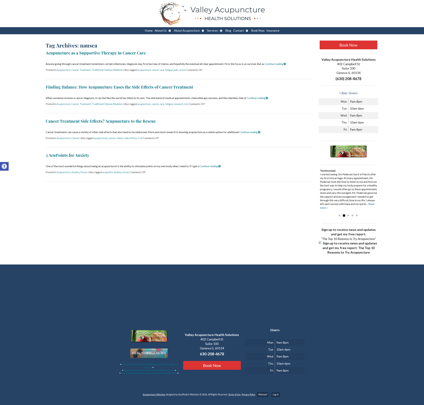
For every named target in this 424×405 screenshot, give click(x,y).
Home (149, 30)
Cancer (75, 138)
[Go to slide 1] (339, 215)
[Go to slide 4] (352, 215)
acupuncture (144, 70)
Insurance (272, 30)
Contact (238, 30)
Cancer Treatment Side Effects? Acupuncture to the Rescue (101, 121)
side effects (131, 138)
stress (182, 70)
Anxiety (75, 172)
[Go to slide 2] (343, 215)
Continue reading (274, 64)
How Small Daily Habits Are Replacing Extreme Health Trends (149, 373)
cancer (111, 138)
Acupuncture (63, 70)
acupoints (107, 172)
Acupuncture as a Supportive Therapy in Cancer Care (96, 52)
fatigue (169, 70)
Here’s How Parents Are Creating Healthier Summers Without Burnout (150, 366)
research (178, 104)
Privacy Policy (248, 394)
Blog (228, 30)
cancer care (158, 70)
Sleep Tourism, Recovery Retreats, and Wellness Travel (149, 370)
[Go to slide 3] (348, 215)
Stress (83, 172)
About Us (161, 30)
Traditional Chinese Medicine (107, 70)
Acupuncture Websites (154, 394)
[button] (4, 166)
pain (176, 70)
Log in (276, 394)
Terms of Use (234, 394)
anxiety (117, 172)
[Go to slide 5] (356, 215)
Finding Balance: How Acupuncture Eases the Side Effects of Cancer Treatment (119, 87)
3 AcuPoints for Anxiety (67, 155)
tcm (186, 104)
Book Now (258, 30)
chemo (120, 138)
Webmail (262, 394)
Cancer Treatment (81, 70)
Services (212, 30)
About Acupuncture (187, 30)
